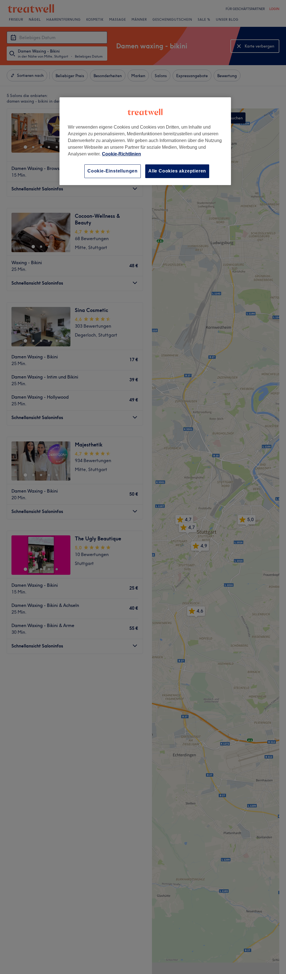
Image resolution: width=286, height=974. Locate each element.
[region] (145, 141)
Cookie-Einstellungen (112, 171)
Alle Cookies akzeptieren (177, 171)
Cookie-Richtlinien (121, 154)
